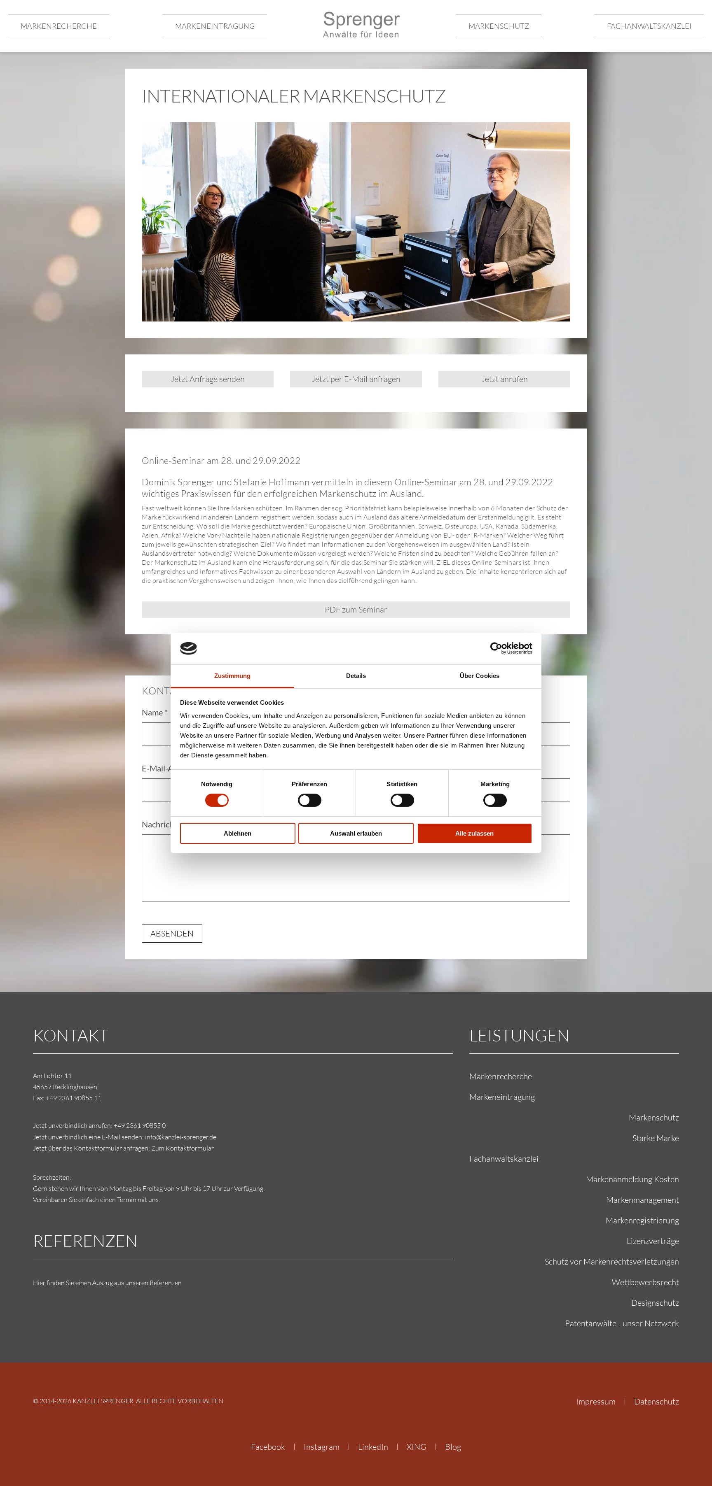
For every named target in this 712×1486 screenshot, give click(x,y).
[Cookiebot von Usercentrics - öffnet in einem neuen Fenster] (496, 648)
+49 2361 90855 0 (140, 1125)
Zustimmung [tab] (232, 675)
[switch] (309, 800)
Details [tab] (356, 675)
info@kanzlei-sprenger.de (180, 1137)
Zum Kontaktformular (182, 1148)
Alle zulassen (474, 833)
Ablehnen (237, 833)
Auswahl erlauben (356, 833)
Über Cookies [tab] (479, 675)
